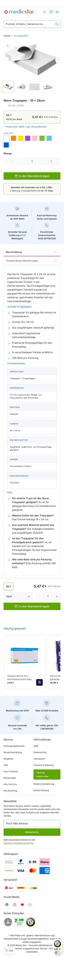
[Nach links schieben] (6, 60)
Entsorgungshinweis (14, 746)
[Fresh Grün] (42, 138)
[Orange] (13, 138)
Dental (7, 35)
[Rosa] (35, 138)
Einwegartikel (21, 35)
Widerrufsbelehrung (43, 784)
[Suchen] (57, 24)
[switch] (57, 952)
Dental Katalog (41, 790)
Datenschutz (40, 752)
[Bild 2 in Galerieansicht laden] (21, 87)
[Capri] (49, 138)
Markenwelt (10, 778)
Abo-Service (10, 784)
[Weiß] (6, 138)
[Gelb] (20, 138)
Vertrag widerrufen (42, 774)
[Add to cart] (39, 682)
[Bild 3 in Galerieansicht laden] (34, 87)
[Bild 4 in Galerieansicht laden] (48, 87)
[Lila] (27, 138)
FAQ (6, 765)
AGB (35, 746)
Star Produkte (11, 771)
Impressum (39, 758)
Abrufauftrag (10, 790)
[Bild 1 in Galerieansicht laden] (8, 87)
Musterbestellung (13, 752)
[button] (57, 12)
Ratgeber (8, 758)
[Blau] (6, 145)
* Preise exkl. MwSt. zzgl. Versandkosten (25, 126)
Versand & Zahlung (43, 765)
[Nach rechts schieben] (58, 60)
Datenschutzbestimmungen (17, 843)
